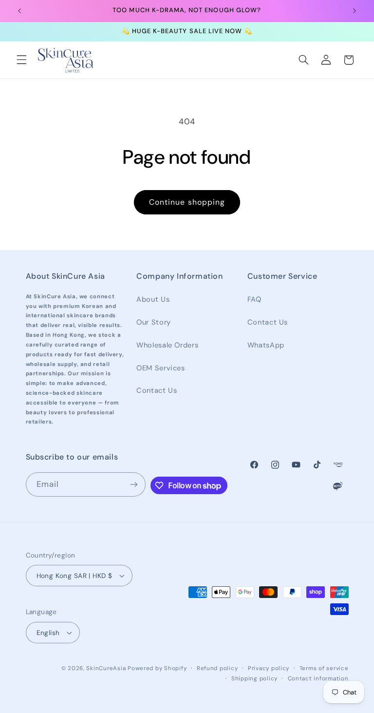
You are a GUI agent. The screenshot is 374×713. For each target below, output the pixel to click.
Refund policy (217, 668)
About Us (152, 299)
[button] (21, 60)
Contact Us (156, 390)
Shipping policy (254, 678)
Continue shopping (187, 202)
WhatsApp (265, 345)
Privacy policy (268, 668)
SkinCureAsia (106, 668)
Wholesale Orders (167, 345)
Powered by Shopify (157, 668)
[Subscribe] (134, 484)
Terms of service (324, 668)
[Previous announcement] (19, 10)
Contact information (318, 678)
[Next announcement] (354, 10)
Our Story (153, 322)
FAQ (254, 299)
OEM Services (160, 368)
